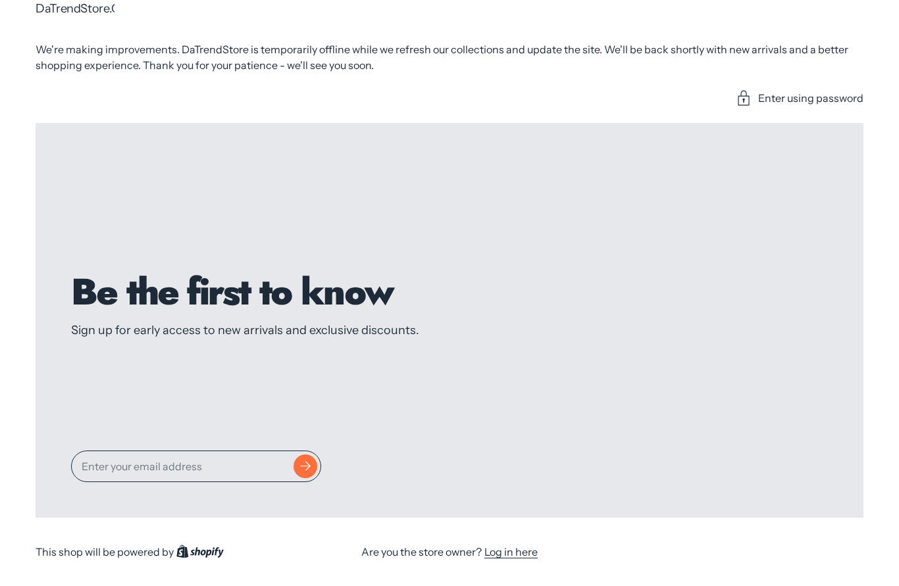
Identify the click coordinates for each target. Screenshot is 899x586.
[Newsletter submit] (305, 466)
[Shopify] (200, 552)
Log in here (511, 552)
